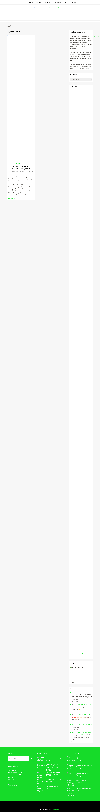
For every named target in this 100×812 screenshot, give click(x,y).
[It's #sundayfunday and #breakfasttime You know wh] (88, 472)
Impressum (12, 770)
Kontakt (74, 2)
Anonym (74, 724)
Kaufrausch (47, 2)
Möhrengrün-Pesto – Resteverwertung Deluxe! (21, 167)
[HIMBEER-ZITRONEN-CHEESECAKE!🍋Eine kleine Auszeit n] (73, 359)
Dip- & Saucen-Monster (21, 163)
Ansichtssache (57, 2)
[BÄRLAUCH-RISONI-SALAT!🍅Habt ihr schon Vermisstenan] (73, 545)
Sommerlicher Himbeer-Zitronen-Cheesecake (82, 725)
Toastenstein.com (55, 809)
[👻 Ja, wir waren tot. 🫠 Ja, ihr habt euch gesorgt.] (88, 184)
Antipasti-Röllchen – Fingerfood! (81, 781)
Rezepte (31, 2)
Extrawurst (38, 2)
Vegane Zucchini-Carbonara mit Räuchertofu (83, 757)
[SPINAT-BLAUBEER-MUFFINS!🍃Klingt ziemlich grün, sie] (88, 357)
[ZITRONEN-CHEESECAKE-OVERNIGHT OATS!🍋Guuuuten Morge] (81, 530)
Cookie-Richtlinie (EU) (15, 775)
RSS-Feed (11, 780)
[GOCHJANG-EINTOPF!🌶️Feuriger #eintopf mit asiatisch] (81, 340)
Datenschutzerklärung (15, 772)
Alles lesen (10, 198)
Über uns (66, 2)
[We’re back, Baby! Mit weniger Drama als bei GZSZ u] (81, 185)
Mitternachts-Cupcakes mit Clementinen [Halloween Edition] (82, 715)
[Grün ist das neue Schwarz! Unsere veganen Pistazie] (73, 180)
